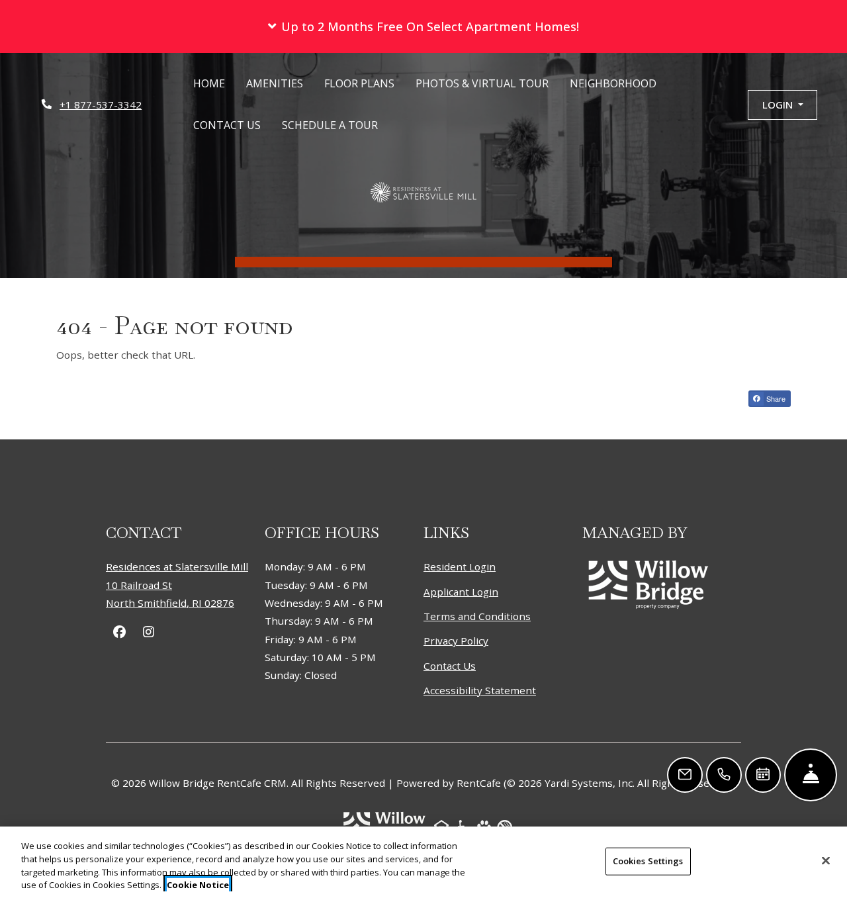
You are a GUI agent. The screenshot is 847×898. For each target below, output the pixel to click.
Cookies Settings (648, 861)
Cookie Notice (198, 884)
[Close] (825, 860)
